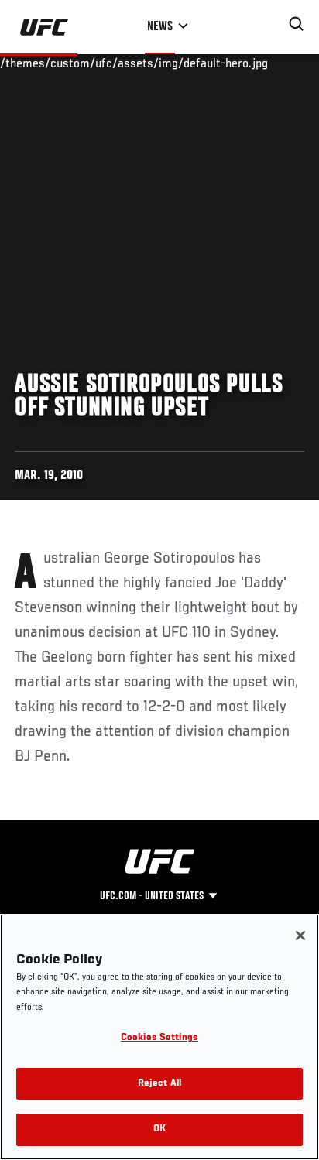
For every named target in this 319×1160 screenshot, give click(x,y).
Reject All (159, 1084)
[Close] (300, 936)
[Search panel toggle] (296, 24)
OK (159, 1129)
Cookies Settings (159, 1038)
